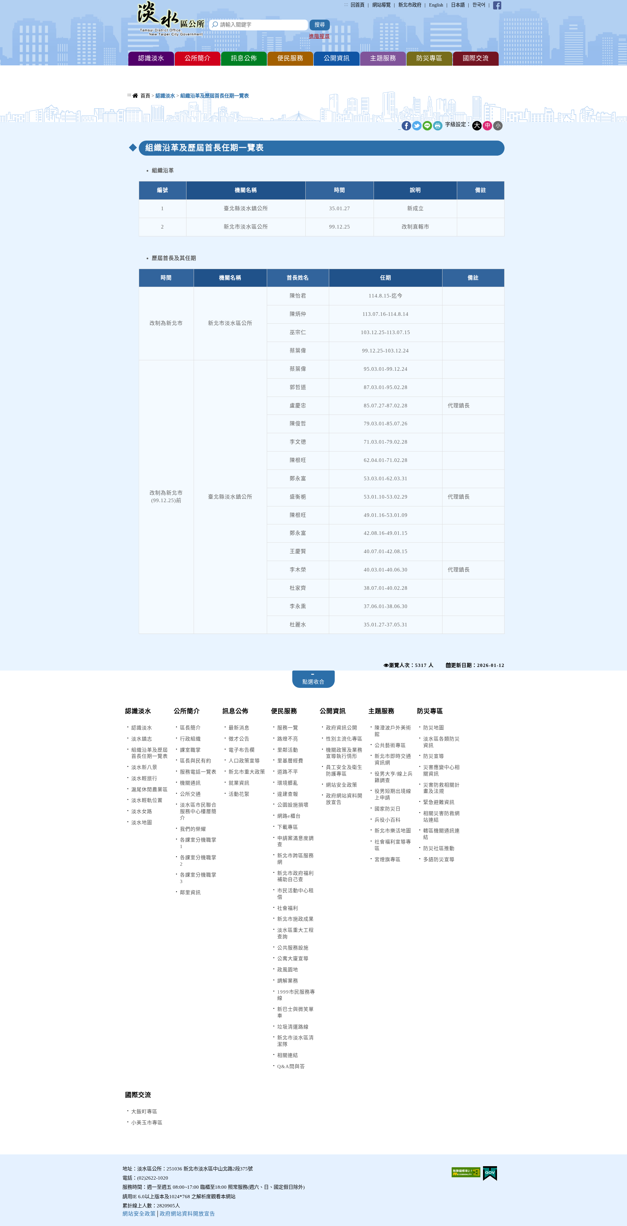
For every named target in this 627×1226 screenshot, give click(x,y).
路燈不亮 (287, 738)
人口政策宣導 (244, 760)
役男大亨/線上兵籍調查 (394, 777)
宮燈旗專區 (388, 859)
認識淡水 (138, 711)
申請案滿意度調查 (295, 841)
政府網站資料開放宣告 (344, 799)
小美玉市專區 (147, 1122)
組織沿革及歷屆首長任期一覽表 (149, 753)
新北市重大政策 (247, 772)
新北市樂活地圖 (393, 830)
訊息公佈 (235, 711)
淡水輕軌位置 (147, 800)
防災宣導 (433, 756)
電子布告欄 (242, 750)
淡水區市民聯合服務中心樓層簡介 (198, 811)
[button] (151, 59)
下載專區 (287, 827)
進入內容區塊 (16, 3)
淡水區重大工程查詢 (295, 933)
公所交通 (190, 794)
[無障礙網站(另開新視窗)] (466, 1171)
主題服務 (381, 711)
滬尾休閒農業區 (149, 789)
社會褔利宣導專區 (393, 845)
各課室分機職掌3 (198, 878)
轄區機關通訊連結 (441, 834)
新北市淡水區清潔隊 (295, 1041)
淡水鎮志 (141, 738)
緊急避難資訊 (439, 802)
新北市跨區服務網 (295, 859)
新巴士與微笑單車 (295, 1012)
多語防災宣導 (439, 859)
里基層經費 (290, 760)
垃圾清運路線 (293, 1027)
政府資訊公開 (341, 727)
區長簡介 (190, 727)
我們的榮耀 (193, 829)
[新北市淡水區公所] (171, 19)
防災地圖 (433, 727)
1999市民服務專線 (296, 995)
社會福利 (287, 908)
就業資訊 (239, 783)
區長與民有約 (195, 760)
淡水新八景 (144, 767)
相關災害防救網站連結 (441, 816)
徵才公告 (239, 738)
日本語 (458, 5)
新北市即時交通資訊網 (393, 759)
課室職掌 (190, 750)
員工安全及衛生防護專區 (344, 770)
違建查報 (287, 794)
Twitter (417, 125)
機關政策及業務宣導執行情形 (344, 753)
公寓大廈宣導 (293, 958)
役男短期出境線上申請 (393, 794)
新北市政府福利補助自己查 (295, 876)
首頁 (145, 95)
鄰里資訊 (190, 892)
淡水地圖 (141, 822)
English (436, 5)
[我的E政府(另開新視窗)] (490, 1173)
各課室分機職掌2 (198, 861)
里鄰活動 (287, 750)
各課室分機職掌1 (198, 843)
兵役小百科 (388, 820)
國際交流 (138, 1095)
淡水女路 (141, 811)
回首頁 (357, 5)
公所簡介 (187, 711)
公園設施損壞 (293, 805)
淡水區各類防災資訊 (441, 742)
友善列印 (437, 125)
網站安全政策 (341, 785)
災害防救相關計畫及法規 (441, 788)
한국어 (479, 5)
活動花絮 (239, 794)
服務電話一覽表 (198, 772)
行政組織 (190, 738)
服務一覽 (287, 727)
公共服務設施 (293, 947)
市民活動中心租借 (295, 894)
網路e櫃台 (289, 816)
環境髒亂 (287, 783)
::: (346, 4)
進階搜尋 (319, 36)
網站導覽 (381, 5)
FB (406, 125)
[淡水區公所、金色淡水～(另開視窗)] (497, 5)
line (427, 125)
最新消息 (239, 727)
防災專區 (430, 711)
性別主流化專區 (344, 738)
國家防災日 (388, 808)
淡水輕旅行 (144, 778)
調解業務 (287, 980)
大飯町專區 (144, 1111)
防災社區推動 (439, 848)
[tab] (313, 679)
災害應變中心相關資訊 (441, 770)
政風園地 (287, 969)
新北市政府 (409, 5)
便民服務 (284, 711)
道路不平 (287, 772)
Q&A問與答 (291, 1066)
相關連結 (287, 1055)
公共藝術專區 (390, 745)
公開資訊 (333, 711)
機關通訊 (190, 783)
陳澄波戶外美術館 (393, 731)
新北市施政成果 (295, 919)
